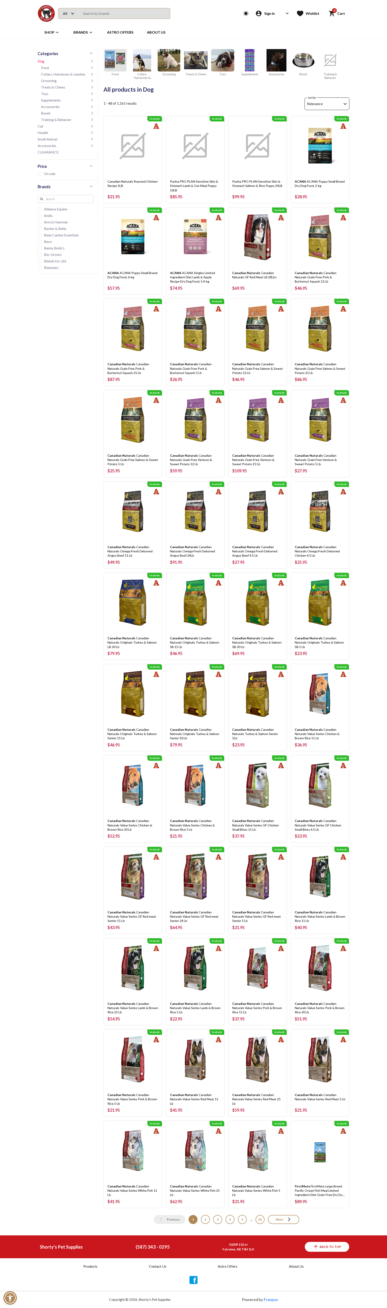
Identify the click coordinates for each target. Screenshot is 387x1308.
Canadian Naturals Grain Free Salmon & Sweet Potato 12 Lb (257, 368)
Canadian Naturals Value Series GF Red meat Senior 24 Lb (194, 916)
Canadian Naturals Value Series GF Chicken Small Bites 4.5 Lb (318, 825)
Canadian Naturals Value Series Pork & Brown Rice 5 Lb (132, 1099)
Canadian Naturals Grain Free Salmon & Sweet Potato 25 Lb (320, 368)
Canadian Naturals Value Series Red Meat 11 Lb (194, 1099)
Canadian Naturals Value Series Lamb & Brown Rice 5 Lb (195, 1008)
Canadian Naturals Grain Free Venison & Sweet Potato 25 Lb (253, 460)
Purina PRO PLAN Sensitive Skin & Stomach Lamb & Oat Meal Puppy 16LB (194, 185)
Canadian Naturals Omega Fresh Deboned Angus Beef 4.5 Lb (254, 551)
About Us (156, 32)
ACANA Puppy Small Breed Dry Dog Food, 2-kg (320, 183)
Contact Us (157, 1266)
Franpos (271, 1299)
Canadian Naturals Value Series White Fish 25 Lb (195, 1190)
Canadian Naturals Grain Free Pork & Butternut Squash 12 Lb (315, 277)
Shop (49, 32)
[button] (10, 1298)
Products (90, 1266)
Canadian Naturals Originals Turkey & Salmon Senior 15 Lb (132, 734)
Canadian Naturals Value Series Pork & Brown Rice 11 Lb (257, 1008)
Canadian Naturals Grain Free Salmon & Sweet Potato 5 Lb (133, 460)
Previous (173, 1219)
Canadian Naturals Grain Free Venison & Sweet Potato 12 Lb (191, 460)
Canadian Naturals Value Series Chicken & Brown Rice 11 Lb (317, 734)
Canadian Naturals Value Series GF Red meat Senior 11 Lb (132, 916)
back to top (330, 1247)
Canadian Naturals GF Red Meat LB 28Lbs (254, 275)
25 (260, 1219)
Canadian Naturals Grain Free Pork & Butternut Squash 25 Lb (128, 368)
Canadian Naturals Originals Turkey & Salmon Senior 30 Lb (194, 734)
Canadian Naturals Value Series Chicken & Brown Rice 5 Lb (192, 825)
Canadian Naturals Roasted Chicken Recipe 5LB (133, 183)
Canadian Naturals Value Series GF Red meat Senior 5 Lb (256, 916)
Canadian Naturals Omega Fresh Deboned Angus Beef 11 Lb (130, 551)
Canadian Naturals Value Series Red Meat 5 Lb (320, 1097)
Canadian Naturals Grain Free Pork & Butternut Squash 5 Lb (191, 368)
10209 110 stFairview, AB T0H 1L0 (238, 1247)
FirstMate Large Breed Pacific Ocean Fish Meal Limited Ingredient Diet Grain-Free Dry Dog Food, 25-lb (319, 1190)
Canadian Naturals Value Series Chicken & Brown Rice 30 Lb (130, 825)
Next (279, 1219)
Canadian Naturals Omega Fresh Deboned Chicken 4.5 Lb (317, 551)
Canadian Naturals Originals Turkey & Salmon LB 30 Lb (132, 642)
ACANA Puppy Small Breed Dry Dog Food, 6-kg (132, 275)
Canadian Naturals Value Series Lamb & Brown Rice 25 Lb (133, 1008)
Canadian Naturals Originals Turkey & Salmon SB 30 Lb (257, 642)
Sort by (312, 97)
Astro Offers (120, 32)
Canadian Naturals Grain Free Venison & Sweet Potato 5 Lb (316, 460)
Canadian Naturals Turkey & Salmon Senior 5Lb (255, 734)
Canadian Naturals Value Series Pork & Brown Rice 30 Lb (319, 1008)
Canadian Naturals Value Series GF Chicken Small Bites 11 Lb (255, 825)
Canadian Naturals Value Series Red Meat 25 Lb (256, 1099)
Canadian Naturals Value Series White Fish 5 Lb (256, 1190)
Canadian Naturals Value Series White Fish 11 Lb (132, 1190)
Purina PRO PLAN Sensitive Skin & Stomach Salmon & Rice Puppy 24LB (257, 183)
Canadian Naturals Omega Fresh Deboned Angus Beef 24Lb (192, 551)
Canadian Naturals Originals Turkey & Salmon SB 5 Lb (319, 642)
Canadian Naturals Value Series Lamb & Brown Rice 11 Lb (320, 916)
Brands (80, 32)
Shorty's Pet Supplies (61, 1247)
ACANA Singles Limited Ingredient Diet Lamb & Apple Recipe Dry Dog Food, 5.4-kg (192, 277)
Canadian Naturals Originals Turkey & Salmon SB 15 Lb (194, 642)
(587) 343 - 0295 (153, 1247)
